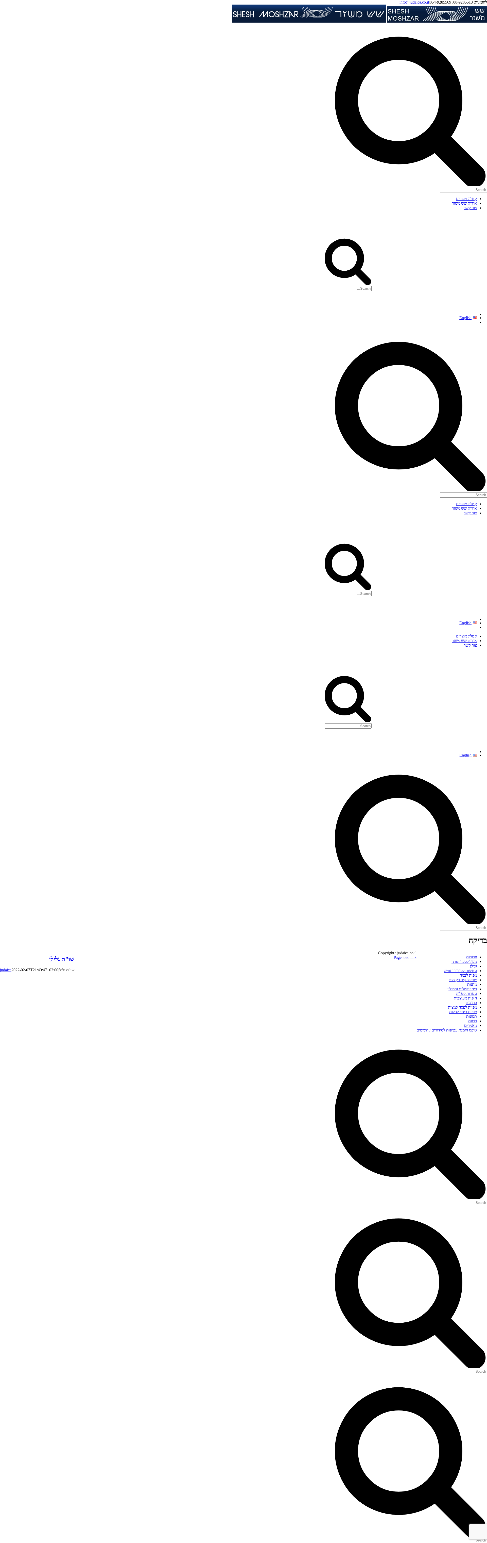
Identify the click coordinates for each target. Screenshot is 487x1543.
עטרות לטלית (466, 993)
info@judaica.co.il (414, 2)
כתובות (471, 1002)
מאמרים (470, 1025)
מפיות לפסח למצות (462, 1007)
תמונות (471, 1016)
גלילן (473, 966)
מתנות (472, 984)
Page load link (405, 957)
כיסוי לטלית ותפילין (462, 989)
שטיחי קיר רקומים (463, 980)
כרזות (472, 1021)
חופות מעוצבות (465, 998)
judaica (5, 970)
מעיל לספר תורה (464, 961)
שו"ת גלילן (61, 959)
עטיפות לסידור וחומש (460, 971)
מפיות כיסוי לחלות (463, 1012)
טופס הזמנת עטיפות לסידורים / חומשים (446, 1030)
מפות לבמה (468, 975)
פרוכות (471, 957)
